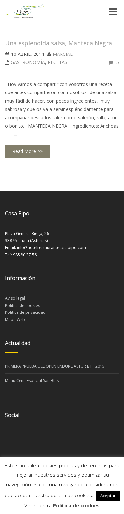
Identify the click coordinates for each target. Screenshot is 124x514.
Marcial (63, 54)
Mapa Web (15, 319)
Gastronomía (28, 62)
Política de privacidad (25, 312)
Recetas (57, 62)
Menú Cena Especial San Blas (32, 380)
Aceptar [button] (108, 495)
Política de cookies (22, 305)
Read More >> (27, 151)
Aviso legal (15, 298)
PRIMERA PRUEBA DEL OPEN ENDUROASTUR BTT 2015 (54, 366)
